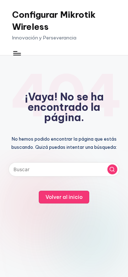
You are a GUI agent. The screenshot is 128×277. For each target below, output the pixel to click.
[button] (112, 169)
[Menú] (16, 53)
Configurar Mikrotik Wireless (54, 20)
